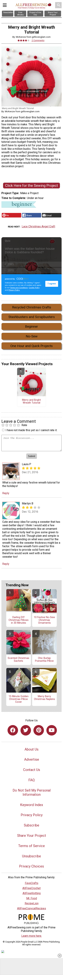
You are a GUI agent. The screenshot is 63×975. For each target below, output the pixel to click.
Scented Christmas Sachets (18, 659)
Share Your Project (31, 835)
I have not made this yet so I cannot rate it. (31, 430)
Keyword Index (31, 805)
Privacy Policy (32, 815)
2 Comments (38, 40)
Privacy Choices (31, 866)
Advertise (31, 759)
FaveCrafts (31, 883)
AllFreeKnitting (32, 893)
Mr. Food (31, 898)
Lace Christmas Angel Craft (38, 226)
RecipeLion (31, 903)
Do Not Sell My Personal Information (32, 792)
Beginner (31, 326)
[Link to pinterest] (38, 730)
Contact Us (31, 770)
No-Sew (31, 336)
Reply (5, 493)
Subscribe (31, 825)
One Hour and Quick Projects (31, 346)
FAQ (31, 780)
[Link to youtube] (51, 730)
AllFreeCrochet (31, 888)
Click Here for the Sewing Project (31, 185)
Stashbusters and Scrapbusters (31, 317)
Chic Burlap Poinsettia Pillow (44, 659)
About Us (31, 749)
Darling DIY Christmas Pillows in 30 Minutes (19, 620)
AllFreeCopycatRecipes (31, 908)
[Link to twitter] (25, 730)
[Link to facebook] (13, 730)
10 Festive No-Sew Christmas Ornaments (44, 620)
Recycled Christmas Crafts (31, 307)
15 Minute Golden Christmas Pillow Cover (19, 699)
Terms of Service (31, 846)
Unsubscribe (31, 856)
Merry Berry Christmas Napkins (44, 698)
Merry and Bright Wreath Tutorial (31, 401)
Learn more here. (31, 935)
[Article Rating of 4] (24, 40)
